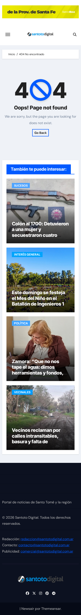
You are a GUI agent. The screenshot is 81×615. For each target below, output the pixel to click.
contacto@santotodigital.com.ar (44, 545)
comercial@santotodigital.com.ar (47, 551)
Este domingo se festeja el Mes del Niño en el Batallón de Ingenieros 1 (38, 298)
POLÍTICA (21, 323)
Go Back (40, 133)
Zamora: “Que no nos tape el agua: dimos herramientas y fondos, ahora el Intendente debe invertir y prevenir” (39, 373)
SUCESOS (21, 185)
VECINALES (22, 392)
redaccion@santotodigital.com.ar (47, 539)
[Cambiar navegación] (7, 34)
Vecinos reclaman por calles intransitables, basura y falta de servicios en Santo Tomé (39, 438)
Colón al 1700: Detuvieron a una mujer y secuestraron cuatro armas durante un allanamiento (40, 235)
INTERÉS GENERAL (27, 254)
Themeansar (51, 608)
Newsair (27, 608)
